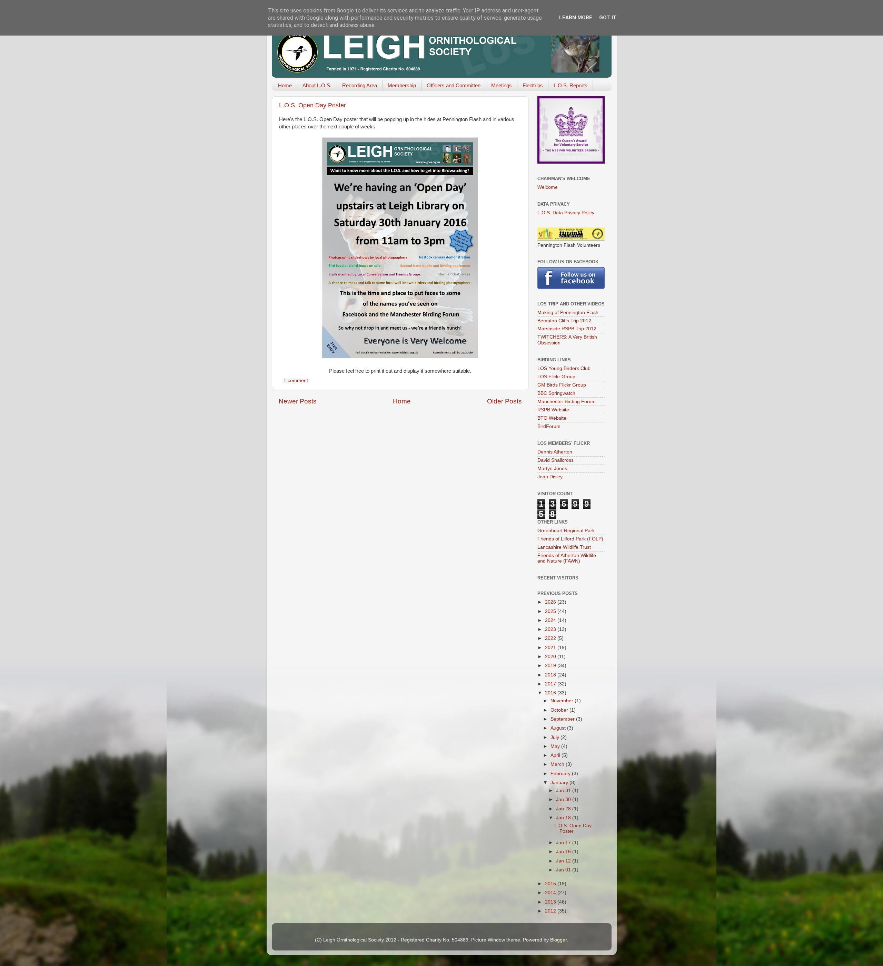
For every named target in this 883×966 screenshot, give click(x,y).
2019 (551, 665)
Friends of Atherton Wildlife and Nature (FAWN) (566, 558)
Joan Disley (550, 476)
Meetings (501, 85)
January (559, 782)
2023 (551, 629)
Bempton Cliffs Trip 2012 (564, 320)
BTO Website (551, 418)
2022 (551, 638)
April (556, 755)
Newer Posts (298, 401)
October (559, 710)
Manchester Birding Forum (566, 401)
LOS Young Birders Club (564, 368)
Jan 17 (564, 842)
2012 (551, 911)
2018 (551, 674)
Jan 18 (564, 817)
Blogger (558, 940)
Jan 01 (564, 869)
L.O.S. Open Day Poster (312, 105)
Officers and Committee (453, 85)
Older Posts (504, 401)
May (555, 746)
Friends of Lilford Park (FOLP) (570, 538)
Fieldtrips (533, 85)
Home (285, 85)
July (555, 737)
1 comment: (297, 380)
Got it (608, 17)
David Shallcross (555, 460)
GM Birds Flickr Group (561, 385)
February (561, 773)
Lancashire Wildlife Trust (564, 547)
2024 (551, 620)
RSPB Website (553, 409)
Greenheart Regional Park (566, 530)
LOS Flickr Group (556, 376)
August (558, 728)
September (563, 719)
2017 (551, 683)
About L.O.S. (316, 85)
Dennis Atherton (554, 452)
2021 (551, 647)
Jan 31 (564, 790)
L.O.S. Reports (570, 85)
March (558, 764)
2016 (551, 692)
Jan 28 (564, 808)
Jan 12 (564, 860)
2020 (551, 656)
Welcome (547, 187)
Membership (402, 85)
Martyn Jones (552, 468)
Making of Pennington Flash (567, 312)
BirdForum (548, 426)
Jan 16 (564, 851)
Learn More (575, 17)
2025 (551, 611)
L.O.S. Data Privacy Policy (565, 212)
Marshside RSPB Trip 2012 (566, 328)
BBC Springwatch (556, 393)
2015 (551, 883)
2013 (551, 902)
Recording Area (359, 85)
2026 (551, 602)
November (562, 700)
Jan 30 (564, 799)
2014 (551, 892)
